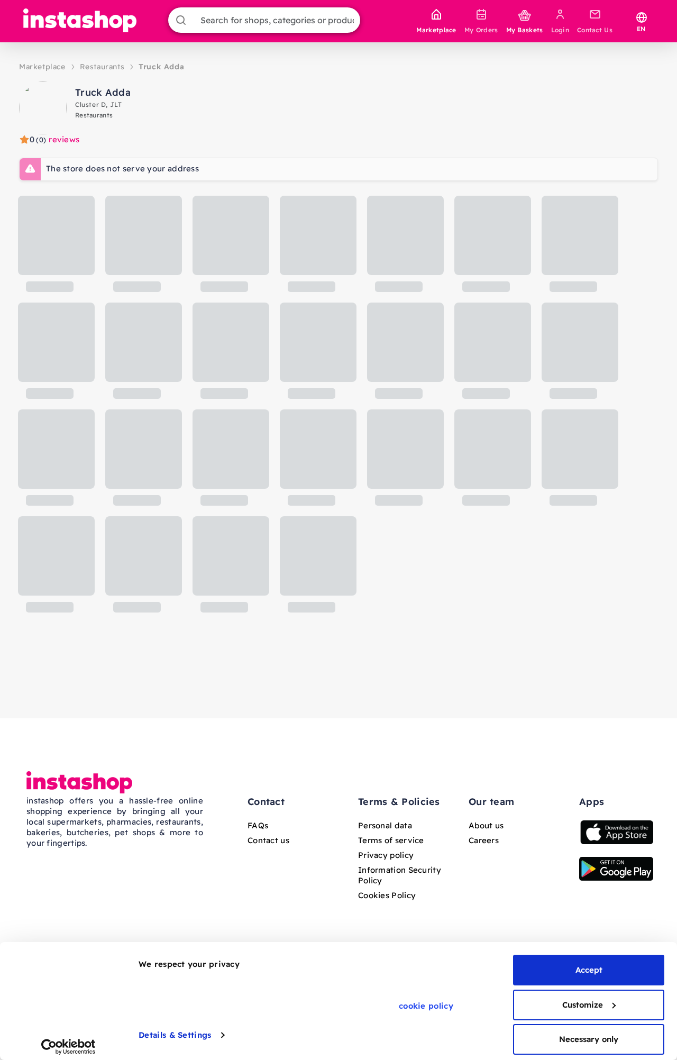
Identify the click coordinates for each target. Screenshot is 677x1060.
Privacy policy (386, 855)
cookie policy (426, 1006)
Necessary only (588, 1039)
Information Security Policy (399, 875)
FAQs (258, 825)
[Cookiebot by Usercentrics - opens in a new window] (68, 1047)
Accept (588, 970)
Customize (582, 1005)
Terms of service (391, 840)
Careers (484, 840)
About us (486, 825)
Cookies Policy (387, 895)
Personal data (385, 825)
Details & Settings (175, 1035)
